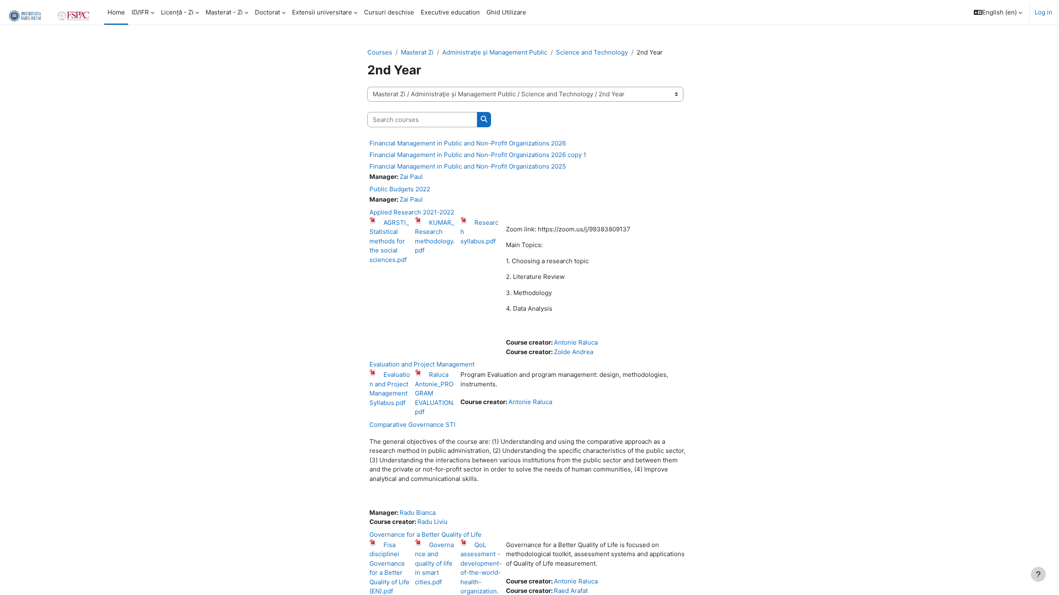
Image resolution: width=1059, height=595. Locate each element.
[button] (998, 12)
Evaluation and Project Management (421, 364)
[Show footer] (1038, 574)
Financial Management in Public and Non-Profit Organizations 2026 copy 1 (477, 155)
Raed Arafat (571, 591)
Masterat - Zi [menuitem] (224, 12)
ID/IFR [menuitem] (140, 12)
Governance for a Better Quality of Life (425, 534)
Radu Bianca (418, 512)
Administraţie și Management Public (494, 52)
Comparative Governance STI (412, 424)
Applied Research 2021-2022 (411, 212)
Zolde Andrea (573, 352)
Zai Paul (411, 177)
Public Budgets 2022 (399, 189)
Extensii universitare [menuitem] (322, 12)
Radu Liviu (432, 522)
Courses (379, 52)
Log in (1043, 12)
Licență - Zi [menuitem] (177, 12)
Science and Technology (592, 52)
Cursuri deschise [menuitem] (389, 12)
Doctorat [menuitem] (267, 12)
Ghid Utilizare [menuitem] (506, 12)
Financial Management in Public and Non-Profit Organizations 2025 (467, 166)
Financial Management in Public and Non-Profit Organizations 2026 (467, 143)
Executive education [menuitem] (450, 12)
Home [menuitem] (116, 12)
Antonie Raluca (576, 342)
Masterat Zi (417, 52)
